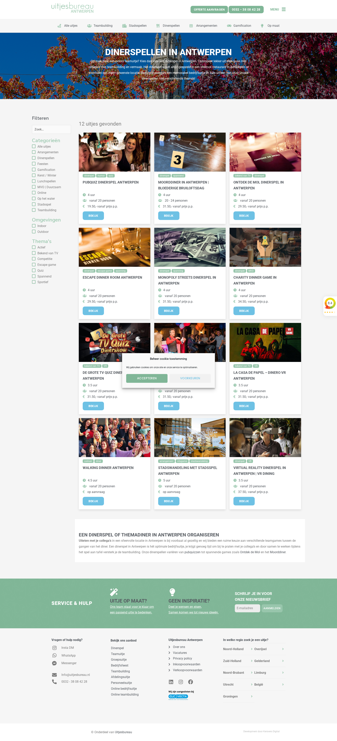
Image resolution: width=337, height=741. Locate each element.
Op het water (46, 198)
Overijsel (260, 649)
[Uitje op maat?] (114, 592)
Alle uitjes (44, 146)
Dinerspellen (45, 158)
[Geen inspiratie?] (172, 592)
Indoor (41, 226)
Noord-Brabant (233, 673)
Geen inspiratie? (189, 601)
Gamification (46, 170)
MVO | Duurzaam (49, 187)
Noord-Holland (233, 649)
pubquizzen (192, 552)
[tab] (238, 649)
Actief (41, 247)
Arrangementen (48, 152)
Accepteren (147, 378)
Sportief (42, 282)
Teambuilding (46, 210)
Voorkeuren (190, 378)
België (258, 684)
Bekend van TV (47, 253)
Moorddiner (278, 552)
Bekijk (93, 216)
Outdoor (43, 232)
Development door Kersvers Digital (261, 731)
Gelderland (262, 661)
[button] (282, 9)
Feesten (42, 164)
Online (41, 193)
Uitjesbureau (123, 732)
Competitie (44, 259)
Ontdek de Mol (250, 552)
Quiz (40, 270)
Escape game (46, 265)
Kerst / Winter (46, 175)
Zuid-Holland (232, 661)
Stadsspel (44, 204)
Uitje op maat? (128, 601)
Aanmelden (272, 608)
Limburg (260, 673)
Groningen (230, 696)
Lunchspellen (46, 181)
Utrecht (228, 684)
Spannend (44, 276)
